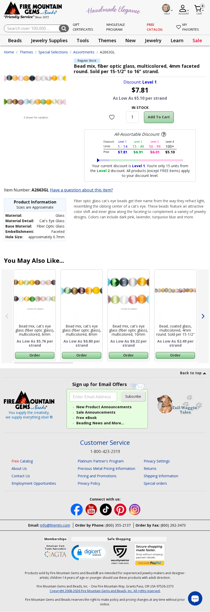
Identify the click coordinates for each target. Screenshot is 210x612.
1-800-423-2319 (105, 451)
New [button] (130, 40)
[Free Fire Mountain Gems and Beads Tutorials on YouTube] (91, 509)
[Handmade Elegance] (114, 9)
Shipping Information (161, 475)
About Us (19, 468)
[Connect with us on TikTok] (106, 509)
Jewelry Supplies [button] (49, 40)
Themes (26, 52)
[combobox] (36, 28)
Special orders (155, 483)
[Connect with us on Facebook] (77, 509)
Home (9, 52)
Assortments (83, 52)
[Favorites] (112, 117)
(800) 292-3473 (173, 525)
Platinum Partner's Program (101, 461)
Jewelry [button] (153, 40)
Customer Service (105, 442)
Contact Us (21, 475)
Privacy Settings (157, 461)
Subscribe (133, 396)
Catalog (22, 461)
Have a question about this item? (81, 190)
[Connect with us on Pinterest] (120, 509)
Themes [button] (107, 40)
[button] (89, 552)
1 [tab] (16, 365)
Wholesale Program (115, 27)
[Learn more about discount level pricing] (163, 134)
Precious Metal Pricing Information (106, 468)
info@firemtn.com (55, 525)
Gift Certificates (83, 27)
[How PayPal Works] (149, 555)
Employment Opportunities (34, 483)
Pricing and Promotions (97, 475)
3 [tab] (139, 365)
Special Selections (53, 52)
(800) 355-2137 (118, 525)
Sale (197, 40)
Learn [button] (177, 40)
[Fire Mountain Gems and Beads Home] (33, 10)
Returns (150, 468)
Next (203, 316)
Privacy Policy (89, 483)
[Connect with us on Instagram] (135, 509)
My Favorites (190, 27)
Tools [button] (83, 40)
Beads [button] (15, 40)
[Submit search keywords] (64, 28)
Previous (7, 316)
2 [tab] (78, 365)
